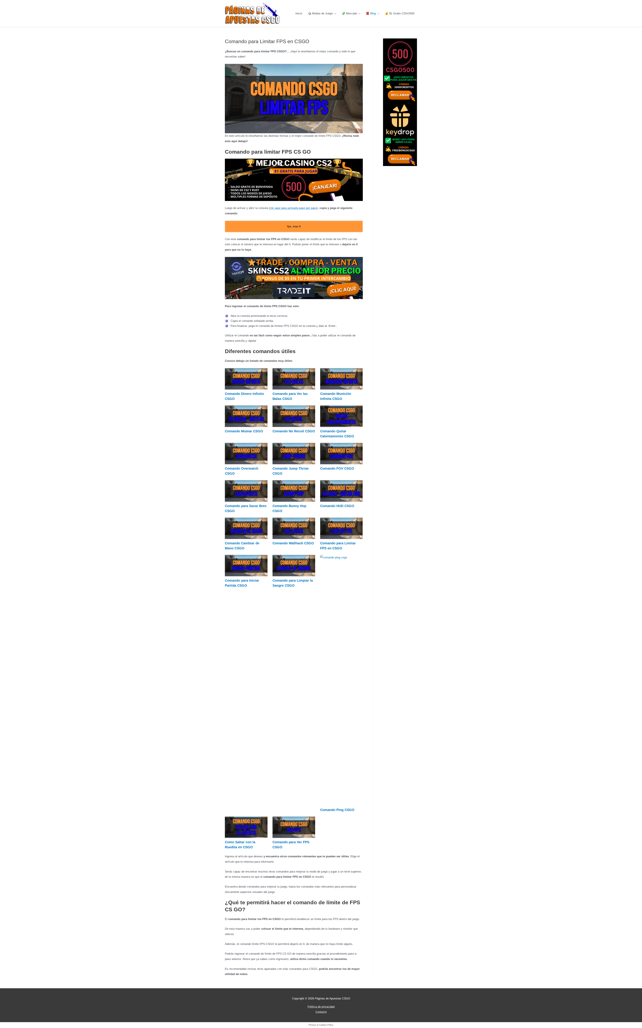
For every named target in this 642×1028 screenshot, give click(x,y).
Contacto (321, 1011)
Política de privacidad (321, 1006)
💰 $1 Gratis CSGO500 (399, 13)
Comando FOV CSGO (337, 468)
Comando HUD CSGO (337, 506)
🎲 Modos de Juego (320, 13)
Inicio (298, 13)
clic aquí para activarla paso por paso (293, 208)
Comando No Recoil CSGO (294, 431)
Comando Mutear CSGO (244, 431)
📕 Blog (371, 13)
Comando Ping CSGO (337, 810)
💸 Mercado (349, 13)
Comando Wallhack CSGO (293, 543)
